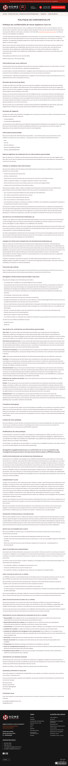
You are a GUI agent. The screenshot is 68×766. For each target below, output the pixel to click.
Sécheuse (52, 719)
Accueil (5, 14)
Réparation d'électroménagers (28, 14)
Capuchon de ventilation (56, 729)
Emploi (32, 724)
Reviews (32, 728)
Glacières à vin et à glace (57, 735)
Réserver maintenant (58, 7)
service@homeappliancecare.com (12, 747)
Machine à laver (54, 733)
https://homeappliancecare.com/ (48, 32)
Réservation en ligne (35, 723)
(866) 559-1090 (46, 8)
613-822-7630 (46, 6)
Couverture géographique (37, 721)
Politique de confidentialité (34, 733)
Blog (31, 726)
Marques (43, 14)
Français (5, 759)
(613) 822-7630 (7, 743)
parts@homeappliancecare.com (12, 748)
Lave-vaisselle (54, 717)
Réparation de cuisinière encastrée (56, 722)
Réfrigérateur (54, 724)
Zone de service (53, 14)
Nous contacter (34, 730)
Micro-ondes (53, 728)
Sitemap (32, 735)
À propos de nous (13, 14)
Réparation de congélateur (57, 726)
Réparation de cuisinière (56, 731)
